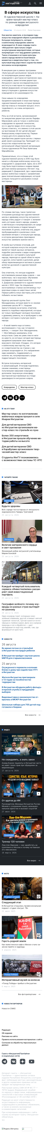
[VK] (13, 1063)
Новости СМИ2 (9, 1008)
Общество (8, 30)
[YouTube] (31, 1063)
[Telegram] (4, 397)
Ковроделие (9, 387)
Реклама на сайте (10, 1036)
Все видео (31, 860)
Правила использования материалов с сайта (22, 1039)
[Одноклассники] (16, 397)
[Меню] (40, 3)
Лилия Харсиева (34, 30)
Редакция (6, 1030)
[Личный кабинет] (29, 3)
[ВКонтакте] (10, 397)
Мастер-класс (27, 387)
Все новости (30, 715)
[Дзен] (22, 1063)
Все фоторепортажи (27, 994)
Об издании (7, 1033)
